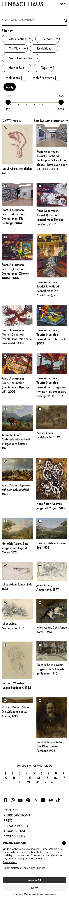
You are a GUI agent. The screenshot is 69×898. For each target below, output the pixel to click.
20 (37, 782)
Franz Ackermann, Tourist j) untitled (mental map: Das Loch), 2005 (51, 336)
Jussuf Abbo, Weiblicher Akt (17, 171)
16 (55, 778)
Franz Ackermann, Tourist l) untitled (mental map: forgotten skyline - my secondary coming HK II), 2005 (51, 387)
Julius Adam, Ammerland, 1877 (47, 587)
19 (28, 782)
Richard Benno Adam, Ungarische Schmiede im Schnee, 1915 (50, 669)
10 (5, 778)
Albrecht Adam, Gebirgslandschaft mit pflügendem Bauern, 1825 (16, 441)
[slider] (7, 102)
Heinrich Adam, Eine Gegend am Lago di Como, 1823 (15, 547)
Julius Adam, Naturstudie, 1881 (13, 626)
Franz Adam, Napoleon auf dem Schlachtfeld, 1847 (16, 489)
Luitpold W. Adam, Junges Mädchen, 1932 (16, 685)
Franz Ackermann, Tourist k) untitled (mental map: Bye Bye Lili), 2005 (16, 385)
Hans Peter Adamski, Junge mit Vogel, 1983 (50, 506)
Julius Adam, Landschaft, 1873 (17, 586)
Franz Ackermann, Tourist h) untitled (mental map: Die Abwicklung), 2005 (48, 288)
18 (20, 782)
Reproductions (17, 815)
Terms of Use (15, 831)
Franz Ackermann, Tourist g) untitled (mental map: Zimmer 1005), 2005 (15, 271)
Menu (63, 3)
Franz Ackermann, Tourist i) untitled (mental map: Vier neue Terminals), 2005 (17, 336)
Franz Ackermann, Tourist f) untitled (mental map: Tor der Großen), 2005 (49, 217)
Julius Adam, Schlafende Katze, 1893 (51, 629)
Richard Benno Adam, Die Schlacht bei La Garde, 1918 (15, 711)
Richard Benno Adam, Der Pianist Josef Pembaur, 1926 (50, 746)
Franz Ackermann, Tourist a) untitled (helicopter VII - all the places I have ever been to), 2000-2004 (51, 160)
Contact (11, 810)
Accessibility (15, 836)
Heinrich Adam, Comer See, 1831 (51, 545)
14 (38, 778)
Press (8, 820)
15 (46, 778)
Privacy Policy (16, 826)
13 (30, 778)
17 (63, 778)
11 (14, 778)
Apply (9, 87)
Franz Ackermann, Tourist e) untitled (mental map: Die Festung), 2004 (13, 216)
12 (21, 778)
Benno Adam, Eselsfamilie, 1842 (48, 435)
